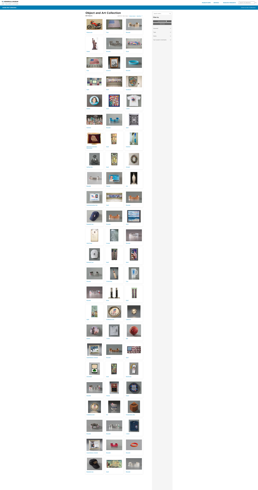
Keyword (155, 28)
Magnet (108, 186)
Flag (107, 32)
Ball (127, 338)
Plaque (108, 395)
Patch (127, 395)
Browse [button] (216, 2)
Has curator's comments (159, 40)
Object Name (132, 15)
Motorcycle (89, 32)
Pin (107, 414)
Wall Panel (89, 243)
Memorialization (162, 21)
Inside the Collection (9, 7)
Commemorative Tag (92, 205)
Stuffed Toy (90, 167)
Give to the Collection (248, 7)
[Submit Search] (255, 2)
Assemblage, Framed (92, 357)
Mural (127, 51)
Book (107, 300)
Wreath (128, 167)
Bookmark (128, 376)
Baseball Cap (90, 224)
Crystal (108, 243)
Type (154, 32)
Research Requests (229, 2)
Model (88, 51)
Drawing (108, 70)
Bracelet (128, 32)
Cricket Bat (109, 281)
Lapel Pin (128, 319)
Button (88, 108)
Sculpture (128, 89)
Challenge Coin (110, 319)
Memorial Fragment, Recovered (92, 147)
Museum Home (206, 2)
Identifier (139, 15)
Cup (127, 281)
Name (154, 36)
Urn (127, 186)
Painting (89, 127)
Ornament (89, 376)
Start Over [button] (162, 23)
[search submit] (170, 13)
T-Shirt (127, 108)
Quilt (88, 89)
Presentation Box (130, 414)
